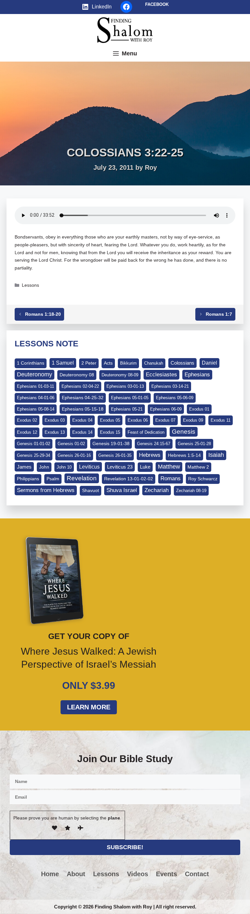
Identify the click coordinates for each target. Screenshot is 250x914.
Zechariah (157, 490)
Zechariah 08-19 (191, 490)
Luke (145, 467)
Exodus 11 (220, 420)
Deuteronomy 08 (77, 374)
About (76, 874)
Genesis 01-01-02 (33, 443)
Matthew (169, 466)
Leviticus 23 (119, 467)
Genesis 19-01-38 (111, 443)
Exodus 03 (55, 420)
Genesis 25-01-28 (194, 443)
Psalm (53, 478)
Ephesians (197, 374)
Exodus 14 (82, 432)
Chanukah (153, 363)
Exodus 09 (193, 420)
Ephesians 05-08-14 (35, 409)
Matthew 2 (198, 467)
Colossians (182, 363)
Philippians (28, 478)
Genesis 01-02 (71, 443)
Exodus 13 (55, 432)
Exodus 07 (165, 420)
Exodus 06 (138, 420)
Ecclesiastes (161, 374)
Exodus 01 (199, 409)
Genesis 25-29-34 (33, 455)
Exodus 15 (110, 432)
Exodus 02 (27, 420)
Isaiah (216, 455)
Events (166, 874)
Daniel (209, 363)
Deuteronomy (34, 374)
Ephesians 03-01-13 (125, 386)
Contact (197, 874)
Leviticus (89, 467)
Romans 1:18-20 (43, 314)
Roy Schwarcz (202, 478)
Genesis (183, 431)
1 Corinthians (30, 363)
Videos (137, 874)
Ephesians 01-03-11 (35, 386)
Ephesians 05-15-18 (83, 409)
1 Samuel (63, 363)
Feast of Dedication (146, 432)
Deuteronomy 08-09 (120, 374)
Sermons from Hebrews (46, 490)
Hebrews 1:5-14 (184, 455)
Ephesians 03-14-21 (170, 386)
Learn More (88, 707)
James (24, 467)
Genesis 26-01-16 (74, 455)
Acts (108, 363)
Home (50, 874)
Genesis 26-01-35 (115, 455)
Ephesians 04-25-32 (83, 397)
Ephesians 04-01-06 (35, 397)
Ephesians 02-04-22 (80, 386)
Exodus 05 (110, 420)
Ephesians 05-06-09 (174, 397)
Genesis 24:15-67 (153, 443)
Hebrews (149, 455)
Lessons (30, 285)
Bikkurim (128, 363)
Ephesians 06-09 (166, 409)
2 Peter (88, 363)
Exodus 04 (82, 420)
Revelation (82, 478)
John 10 (64, 467)
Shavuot (90, 490)
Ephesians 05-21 (127, 409)
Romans (170, 478)
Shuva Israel (121, 490)
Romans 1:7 (219, 314)
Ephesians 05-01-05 (129, 397)
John (44, 467)
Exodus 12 (27, 432)
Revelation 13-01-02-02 (128, 478)
